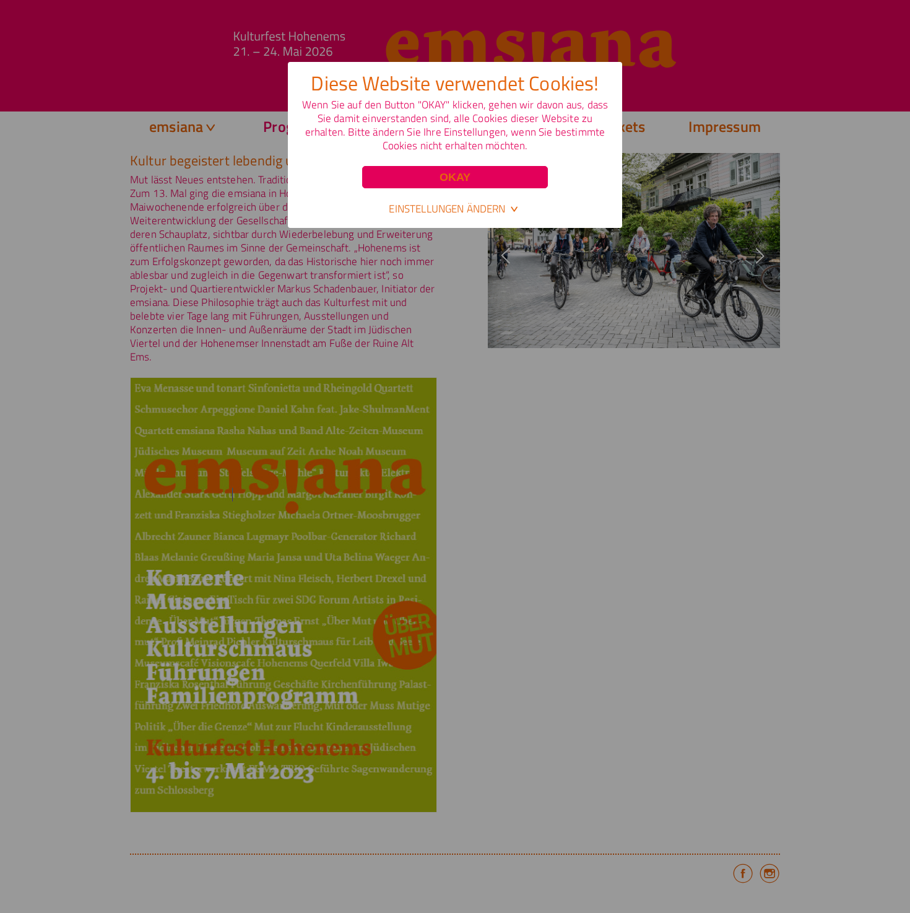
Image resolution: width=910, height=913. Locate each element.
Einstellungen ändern (447, 209)
